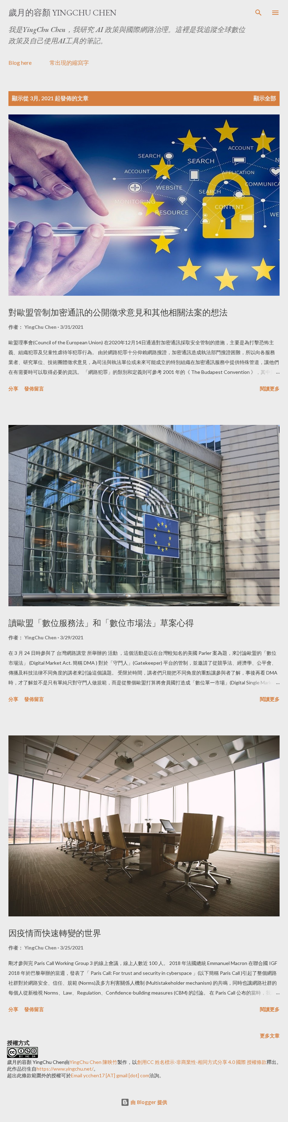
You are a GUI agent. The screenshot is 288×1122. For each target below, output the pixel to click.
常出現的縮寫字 (69, 62)
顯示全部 (265, 98)
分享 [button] (13, 388)
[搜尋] (258, 12)
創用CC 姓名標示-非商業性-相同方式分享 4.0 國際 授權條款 (202, 1062)
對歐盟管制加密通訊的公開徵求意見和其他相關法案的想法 (118, 312)
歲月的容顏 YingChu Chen (62, 12)
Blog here (20, 62)
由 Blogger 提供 (148, 1102)
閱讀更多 (270, 388)
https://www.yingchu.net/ (65, 1069)
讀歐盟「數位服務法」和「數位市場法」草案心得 (101, 623)
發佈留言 (34, 388)
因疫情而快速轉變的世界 (54, 933)
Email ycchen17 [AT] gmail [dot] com (110, 1075)
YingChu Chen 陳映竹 (93, 1062)
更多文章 (270, 1036)
